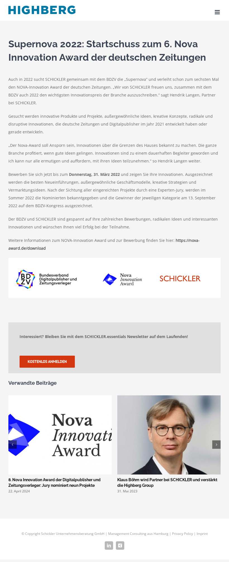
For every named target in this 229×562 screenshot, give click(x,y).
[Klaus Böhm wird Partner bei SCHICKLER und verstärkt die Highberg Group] (169, 398)
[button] (12, 444)
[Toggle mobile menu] (218, 12)
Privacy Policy (182, 533)
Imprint (202, 533)
